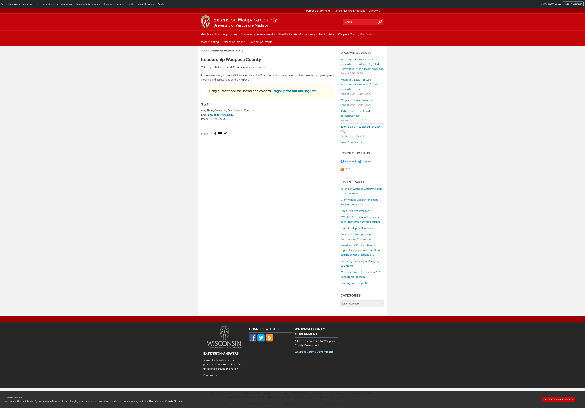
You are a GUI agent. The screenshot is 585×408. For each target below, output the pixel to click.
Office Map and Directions (349, 10)
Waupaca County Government (314, 351)
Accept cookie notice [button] (558, 399)
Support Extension (573, 3)
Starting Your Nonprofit (354, 283)
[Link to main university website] (224, 347)
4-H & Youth (209, 34)
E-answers (210, 375)
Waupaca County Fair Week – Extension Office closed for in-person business (358, 84)
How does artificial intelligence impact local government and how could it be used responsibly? (360, 250)
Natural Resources (146, 4)
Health (130, 4)
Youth (161, 4)
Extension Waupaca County (245, 19)
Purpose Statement (318, 10)
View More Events (351, 142)
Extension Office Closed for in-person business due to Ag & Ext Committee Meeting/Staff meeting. (362, 64)
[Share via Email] (220, 133)
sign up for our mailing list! (295, 91)
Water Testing (210, 42)
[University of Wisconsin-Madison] (205, 28)
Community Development (257, 34)
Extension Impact (234, 42)
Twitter (367, 161)
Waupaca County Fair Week (356, 100)
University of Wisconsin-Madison (241, 25)
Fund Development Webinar (356, 228)
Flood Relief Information (354, 211)
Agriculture (230, 34)
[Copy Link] (225, 133)
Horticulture (326, 34)
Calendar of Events (260, 42)
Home (204, 50)
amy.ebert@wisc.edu (220, 114)
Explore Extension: (51, 4)
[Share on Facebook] (211, 133)
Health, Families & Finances (296, 34)
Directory (374, 10)
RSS (347, 169)
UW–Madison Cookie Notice (165, 401)
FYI (241, 79)
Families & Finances (114, 4)
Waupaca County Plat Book (355, 34)
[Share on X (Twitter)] (215, 134)
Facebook (350, 161)
